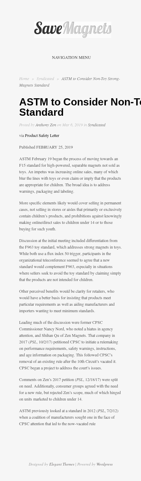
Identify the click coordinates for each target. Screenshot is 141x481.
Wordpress (105, 464)
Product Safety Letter (42, 135)
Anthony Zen (46, 124)
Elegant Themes (61, 464)
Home (24, 78)
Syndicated (46, 78)
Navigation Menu (71, 57)
